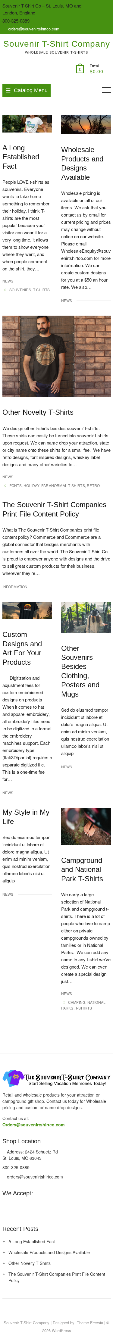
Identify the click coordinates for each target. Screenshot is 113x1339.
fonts (15, 485)
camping (76, 1002)
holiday (31, 485)
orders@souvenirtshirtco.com (33, 29)
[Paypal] (29, 1206)
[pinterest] (49, 1310)
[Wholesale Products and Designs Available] (86, 124)
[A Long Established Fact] (27, 124)
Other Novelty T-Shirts (38, 412)
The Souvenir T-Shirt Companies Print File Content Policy (56, 1277)
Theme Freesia (90, 1322)
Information (15, 586)
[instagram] (61, 1310)
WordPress (61, 1330)
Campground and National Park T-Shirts (82, 869)
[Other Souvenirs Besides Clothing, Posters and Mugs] (86, 617)
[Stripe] (40, 1206)
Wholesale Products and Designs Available (49, 1252)
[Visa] (18, 1206)
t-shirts (41, 289)
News (8, 280)
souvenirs (20, 289)
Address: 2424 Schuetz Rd (32, 1152)
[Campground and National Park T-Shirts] (86, 826)
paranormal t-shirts (63, 485)
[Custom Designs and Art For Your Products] (27, 610)
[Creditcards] (51, 1206)
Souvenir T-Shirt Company (56, 43)
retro (93, 485)
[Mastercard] (6, 1206)
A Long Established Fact (20, 157)
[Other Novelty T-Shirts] (56, 356)
